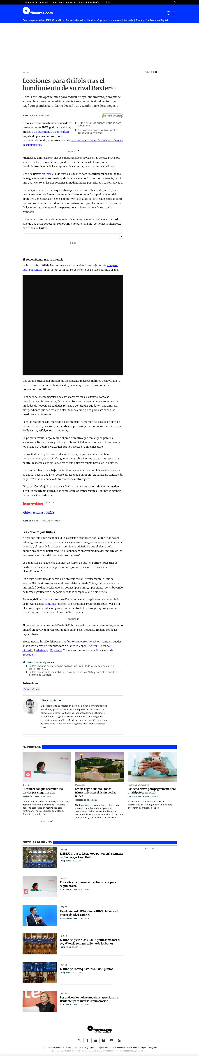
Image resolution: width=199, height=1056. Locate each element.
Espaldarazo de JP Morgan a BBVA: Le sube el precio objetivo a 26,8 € (89, 912)
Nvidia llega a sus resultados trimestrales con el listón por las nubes (95, 792)
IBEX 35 (83, 2)
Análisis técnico (64, 20)
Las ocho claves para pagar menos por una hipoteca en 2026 (152, 790)
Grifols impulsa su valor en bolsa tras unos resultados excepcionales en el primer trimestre (71, 667)
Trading (140, 20)
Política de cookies (71, 1048)
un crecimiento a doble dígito (52, 131)
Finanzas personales (33, 20)
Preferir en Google (113, 115)
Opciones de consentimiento (113, 1048)
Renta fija (128, 20)
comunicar (51, 603)
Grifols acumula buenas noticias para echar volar (99, 124)
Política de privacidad (52, 1048)
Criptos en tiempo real (109, 20)
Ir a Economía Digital (157, 20)
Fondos (91, 20)
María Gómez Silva (31, 796)
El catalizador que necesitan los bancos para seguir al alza (43, 790)
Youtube (28, 654)
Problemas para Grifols (36, 2)
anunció (47, 173)
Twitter (92, 645)
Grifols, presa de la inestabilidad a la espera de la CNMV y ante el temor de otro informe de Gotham (74, 673)
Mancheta (95, 1048)
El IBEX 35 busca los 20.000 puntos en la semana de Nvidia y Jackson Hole (91, 855)
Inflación (95, 2)
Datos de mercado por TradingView (142, 1048)
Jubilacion (70, 2)
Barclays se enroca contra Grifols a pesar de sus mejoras (97, 131)
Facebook (105, 645)
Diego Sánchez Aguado (138, 796)
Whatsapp (42, 650)
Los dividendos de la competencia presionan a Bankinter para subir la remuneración (89, 999)
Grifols (106, 2)
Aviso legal (85, 1048)
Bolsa (26, 689)
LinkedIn (28, 650)
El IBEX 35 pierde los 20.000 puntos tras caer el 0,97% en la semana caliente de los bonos (90, 941)
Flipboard (56, 650)
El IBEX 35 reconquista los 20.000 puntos (86, 969)
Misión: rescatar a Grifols (39, 512)
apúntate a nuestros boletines (82, 641)
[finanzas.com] (99, 1030)
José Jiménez (80, 800)
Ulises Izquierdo (30, 115)
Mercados (80, 20)
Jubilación (57, 2)
